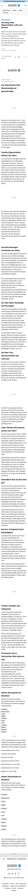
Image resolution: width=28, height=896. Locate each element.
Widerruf (14, 890)
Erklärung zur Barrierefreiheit (18, 886)
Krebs (3, 720)
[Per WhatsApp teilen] (22, 57)
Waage (3, 727)
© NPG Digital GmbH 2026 (14, 869)
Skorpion (4, 729)
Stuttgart (20, 10)
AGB (17, 883)
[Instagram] (9, 873)
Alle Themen (5, 12)
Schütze (3, 732)
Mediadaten (5, 886)
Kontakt (14, 888)
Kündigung (8, 888)
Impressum (20, 888)
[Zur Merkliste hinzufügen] (26, 57)
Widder (3, 716)
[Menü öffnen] (2, 5)
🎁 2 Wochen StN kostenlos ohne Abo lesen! (14, 1)
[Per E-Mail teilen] (18, 57)
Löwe (3, 723)
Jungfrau (4, 725)
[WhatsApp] (12, 873)
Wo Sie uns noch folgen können (15, 877)
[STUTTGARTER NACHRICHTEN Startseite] (14, 5)
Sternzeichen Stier (6, 10)
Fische (3, 714)
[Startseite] (3, 859)
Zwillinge (4, 718)
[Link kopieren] (12, 57)
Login (25, 5)
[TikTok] (15, 873)
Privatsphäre (5, 883)
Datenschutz (22, 883)
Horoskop (14, 10)
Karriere (12, 883)
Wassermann (5, 711)
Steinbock (4, 709)
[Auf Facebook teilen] (15, 57)
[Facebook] (18, 873)
